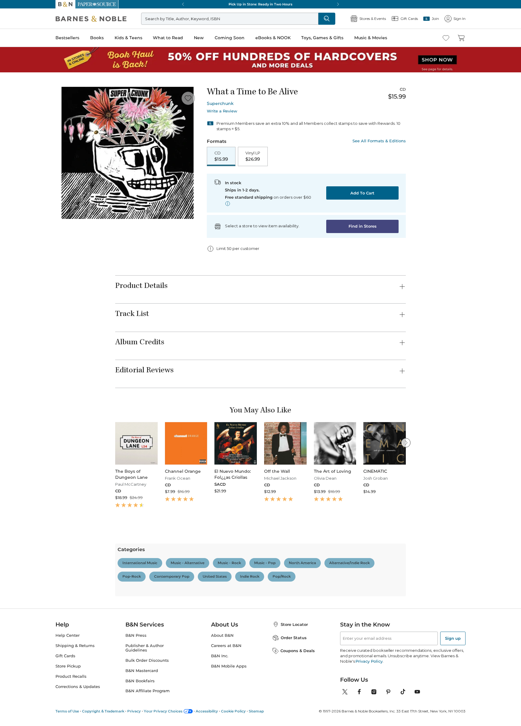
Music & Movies (370, 37)
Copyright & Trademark (103, 711)
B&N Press (136, 635)
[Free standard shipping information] (227, 203)
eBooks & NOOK (273, 37)
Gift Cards (65, 656)
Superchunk (220, 103)
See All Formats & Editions (379, 141)
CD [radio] (221, 156)
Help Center (67, 635)
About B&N (222, 635)
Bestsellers (67, 37)
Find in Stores (363, 226)
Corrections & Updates (77, 686)
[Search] (326, 19)
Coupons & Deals (297, 650)
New (199, 37)
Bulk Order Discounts (147, 660)
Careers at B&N (226, 645)
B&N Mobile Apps (229, 666)
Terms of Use (67, 711)
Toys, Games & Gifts (322, 37)
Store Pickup (68, 666)
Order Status (294, 637)
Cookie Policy (233, 711)
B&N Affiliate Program (147, 691)
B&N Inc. (219, 656)
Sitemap (256, 711)
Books (97, 37)
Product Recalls (71, 676)
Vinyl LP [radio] (252, 156)
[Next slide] (406, 442)
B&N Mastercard (141, 670)
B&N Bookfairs (140, 681)
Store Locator (294, 624)
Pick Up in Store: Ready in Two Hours (260, 4)
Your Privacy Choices (163, 711)
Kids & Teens (128, 37)
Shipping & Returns (75, 645)
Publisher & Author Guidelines (144, 647)
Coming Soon (230, 37)
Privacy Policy (368, 661)
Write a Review (222, 111)
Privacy (134, 711)
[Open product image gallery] (127, 153)
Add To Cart (362, 193)
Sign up (453, 638)
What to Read (168, 37)
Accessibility (207, 711)
